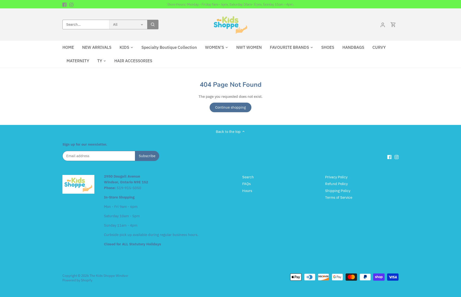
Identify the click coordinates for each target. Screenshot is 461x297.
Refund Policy (336, 183)
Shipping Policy (337, 190)
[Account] (382, 24)
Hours (247, 190)
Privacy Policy (336, 177)
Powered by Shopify (77, 280)
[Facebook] (64, 4)
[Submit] (152, 24)
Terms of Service (338, 197)
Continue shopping (230, 107)
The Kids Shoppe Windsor (109, 275)
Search (248, 177)
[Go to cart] (393, 24)
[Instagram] (71, 4)
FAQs (246, 183)
